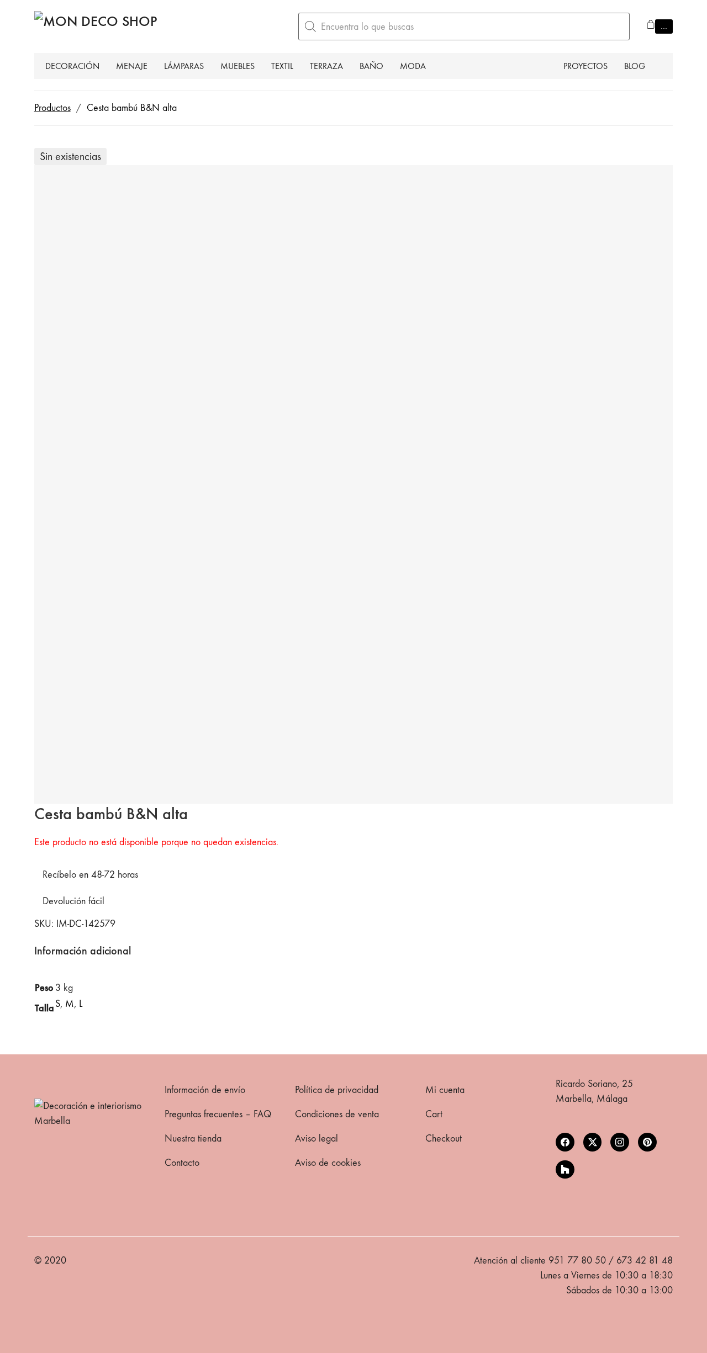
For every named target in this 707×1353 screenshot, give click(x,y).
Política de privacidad (336, 1090)
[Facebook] (565, 1142)
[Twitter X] (592, 1142)
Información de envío (205, 1090)
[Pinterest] (647, 1142)
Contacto (182, 1163)
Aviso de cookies (328, 1163)
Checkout (443, 1138)
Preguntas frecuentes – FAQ (218, 1114)
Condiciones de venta (337, 1114)
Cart (433, 1114)
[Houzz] (565, 1169)
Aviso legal (316, 1138)
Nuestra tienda (193, 1138)
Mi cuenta (445, 1090)
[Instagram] (619, 1142)
